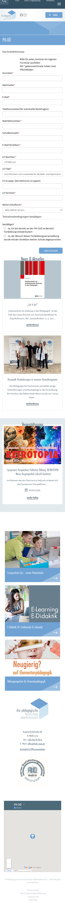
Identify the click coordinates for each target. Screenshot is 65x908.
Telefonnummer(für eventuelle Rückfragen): (25, 109)
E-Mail (6, 97)
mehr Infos (32, 497)
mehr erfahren (32, 575)
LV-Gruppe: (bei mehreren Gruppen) (21, 180)
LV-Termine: (9, 192)
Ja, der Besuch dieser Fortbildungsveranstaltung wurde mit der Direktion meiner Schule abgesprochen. (32, 237)
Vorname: (8, 72)
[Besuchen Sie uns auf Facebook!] (21, 15)
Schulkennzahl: (11, 132)
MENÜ (55, 15)
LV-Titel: (7, 168)
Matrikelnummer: (12, 120)
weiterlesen (32, 324)
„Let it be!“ (32, 304)
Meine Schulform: (12, 204)
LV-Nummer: (9, 156)
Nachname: (8, 84)
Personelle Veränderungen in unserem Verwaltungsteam (32, 379)
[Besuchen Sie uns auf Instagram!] (25, 15)
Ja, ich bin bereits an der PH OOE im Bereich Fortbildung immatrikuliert (29, 230)
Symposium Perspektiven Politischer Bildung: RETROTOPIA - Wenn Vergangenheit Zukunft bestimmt (32, 472)
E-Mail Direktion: (11, 144)
